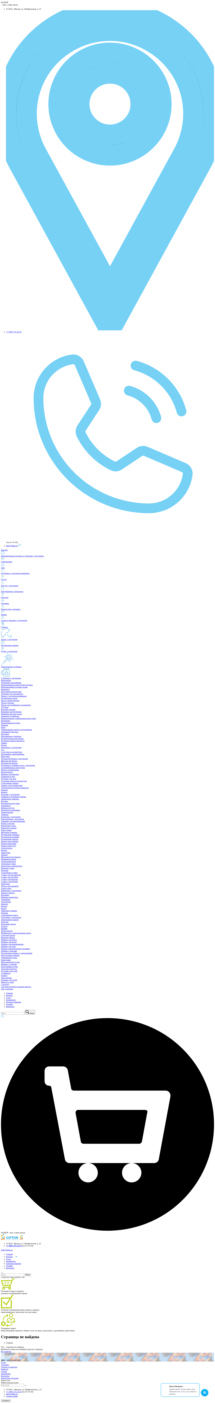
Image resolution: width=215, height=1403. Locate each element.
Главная (9, 993)
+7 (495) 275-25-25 (14, 1392)
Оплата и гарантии (9, 1367)
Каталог (9, 995)
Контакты (10, 1007)
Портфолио (11, 1000)
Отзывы (9, 1004)
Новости (4, 1369)
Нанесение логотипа (10, 1378)
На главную (6, 1351)
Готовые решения (13, 1002)
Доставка (5, 1365)
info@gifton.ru (12, 546)
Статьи (4, 1371)
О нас (8, 998)
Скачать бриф (12, 1396)
